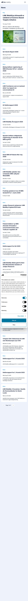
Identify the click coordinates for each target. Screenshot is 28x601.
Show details (21, 316)
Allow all (14, 320)
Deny (14, 324)
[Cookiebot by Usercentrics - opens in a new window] (20, 275)
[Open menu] (25, 2)
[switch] (24, 302)
